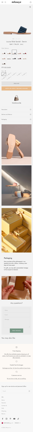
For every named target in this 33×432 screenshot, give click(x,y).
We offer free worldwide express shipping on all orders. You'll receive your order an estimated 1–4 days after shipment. (16, 356)
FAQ (3, 408)
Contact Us (4, 405)
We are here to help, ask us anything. (16, 378)
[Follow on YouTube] (14, 419)
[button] (16, 67)
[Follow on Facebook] (3, 419)
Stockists (4, 403)
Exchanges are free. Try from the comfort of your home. (16, 368)
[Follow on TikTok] (18, 419)
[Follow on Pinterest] (10, 419)
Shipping (4, 411)
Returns (3, 414)
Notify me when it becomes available (16, 88)
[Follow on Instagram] (6, 419)
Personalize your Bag (16, 102)
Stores (3, 400)
